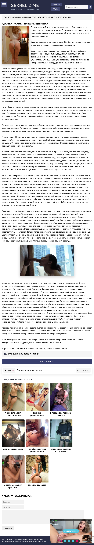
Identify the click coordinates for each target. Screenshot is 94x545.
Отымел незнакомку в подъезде (61, 450)
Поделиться (84, 370)
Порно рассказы (12, 17)
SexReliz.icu (11, 539)
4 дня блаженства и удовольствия (36, 450)
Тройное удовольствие (37, 414)
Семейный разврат (37, 485)
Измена (27, 354)
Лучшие (56, 4)
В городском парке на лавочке (60, 414)
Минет (36, 354)
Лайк (10, 370)
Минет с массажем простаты (13, 486)
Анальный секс (29, 17)
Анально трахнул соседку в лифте (13, 414)
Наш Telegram (47, 361)
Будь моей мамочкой (13, 449)
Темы (55, 9)
